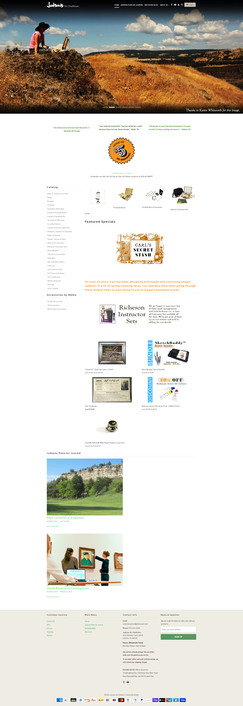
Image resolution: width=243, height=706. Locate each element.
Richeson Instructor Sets (57, 247)
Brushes (50, 201)
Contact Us (51, 621)
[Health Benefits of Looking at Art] (85, 585)
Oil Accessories (53, 305)
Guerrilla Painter (53, 224)
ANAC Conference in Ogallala (65, 518)
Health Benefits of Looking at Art (68, 588)
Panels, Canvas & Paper (56, 239)
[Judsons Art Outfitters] (64, 5)
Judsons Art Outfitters (117, 695)
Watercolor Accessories (56, 309)
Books (49, 197)
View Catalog (52, 288)
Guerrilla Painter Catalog (121, 173)
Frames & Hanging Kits (56, 216)
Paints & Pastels (53, 235)
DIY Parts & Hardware (56, 273)
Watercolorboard (54, 281)
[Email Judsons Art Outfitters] (175, 5)
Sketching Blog (151, 5)
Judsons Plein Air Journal (131, 5)
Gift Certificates (53, 277)
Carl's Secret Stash (54, 269)
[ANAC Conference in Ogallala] (85, 515)
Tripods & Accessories (56, 254)
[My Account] (179, 5)
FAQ (48, 625)
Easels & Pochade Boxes (57, 212)
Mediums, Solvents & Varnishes (59, 231)
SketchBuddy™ (53, 250)
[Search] (182, 5)
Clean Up (51, 266)
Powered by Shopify (132, 695)
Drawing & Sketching (55, 209)
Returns (50, 635)
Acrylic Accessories (55, 301)
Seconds (50, 284)
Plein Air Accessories (55, 243)
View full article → (54, 526)
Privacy (49, 628)
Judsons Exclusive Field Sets (58, 228)
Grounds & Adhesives (56, 220)
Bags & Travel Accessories (57, 194)
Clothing (50, 205)
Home (116, 5)
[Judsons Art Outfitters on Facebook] (172, 5)
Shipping (50, 632)
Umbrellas (51, 258)
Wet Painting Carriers (56, 262)
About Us (164, 5)
